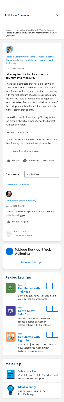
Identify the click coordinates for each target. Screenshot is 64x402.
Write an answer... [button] (25, 235)
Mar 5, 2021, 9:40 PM (15, 68)
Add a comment (21, 231)
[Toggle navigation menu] (57, 15)
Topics (7, 30)
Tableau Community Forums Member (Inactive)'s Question (31, 34)
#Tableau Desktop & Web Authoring (35, 30)
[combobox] (41, 174)
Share (48, 161)
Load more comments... (18, 184)
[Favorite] (49, 286)
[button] (32, 262)
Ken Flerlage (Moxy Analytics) (21, 200)
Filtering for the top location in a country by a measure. (27, 75)
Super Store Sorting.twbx (26, 150)
